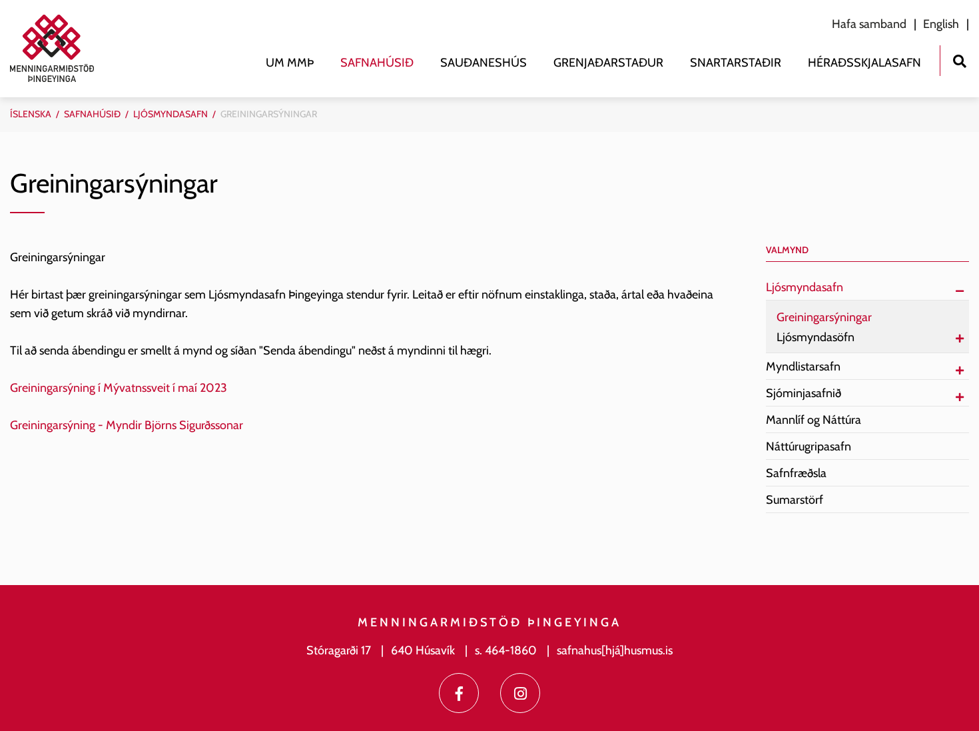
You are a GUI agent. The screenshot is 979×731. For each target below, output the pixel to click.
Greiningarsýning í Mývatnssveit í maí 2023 (118, 387)
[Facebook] (459, 693)
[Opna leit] (959, 59)
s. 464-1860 (506, 650)
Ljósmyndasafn (170, 114)
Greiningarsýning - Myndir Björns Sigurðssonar (126, 425)
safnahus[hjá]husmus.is (615, 650)
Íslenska (30, 114)
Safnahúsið (92, 114)
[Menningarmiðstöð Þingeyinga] (58, 48)
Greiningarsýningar (268, 114)
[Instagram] (520, 693)
